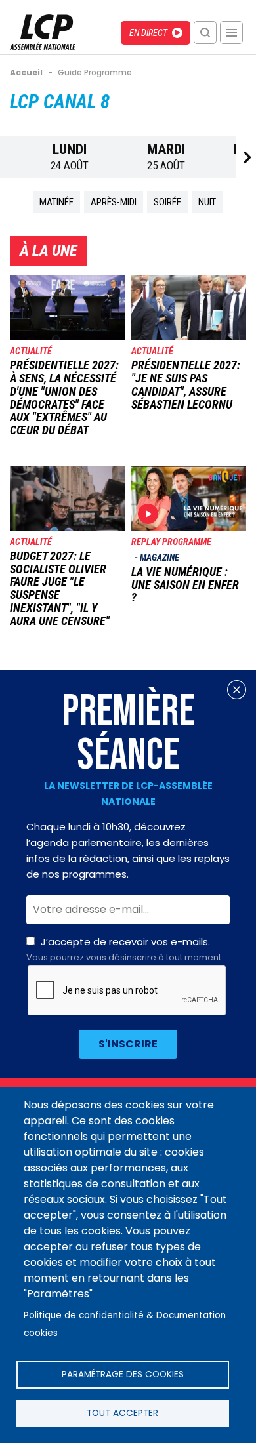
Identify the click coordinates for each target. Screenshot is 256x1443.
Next (246, 157)
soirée (167, 202)
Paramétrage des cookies (123, 1374)
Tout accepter (122, 1413)
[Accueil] (42, 46)
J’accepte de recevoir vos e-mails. (123, 949)
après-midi (114, 202)
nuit (207, 202)
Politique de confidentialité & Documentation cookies (125, 1324)
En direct (148, 33)
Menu (231, 32)
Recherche (205, 32)
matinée (56, 202)
